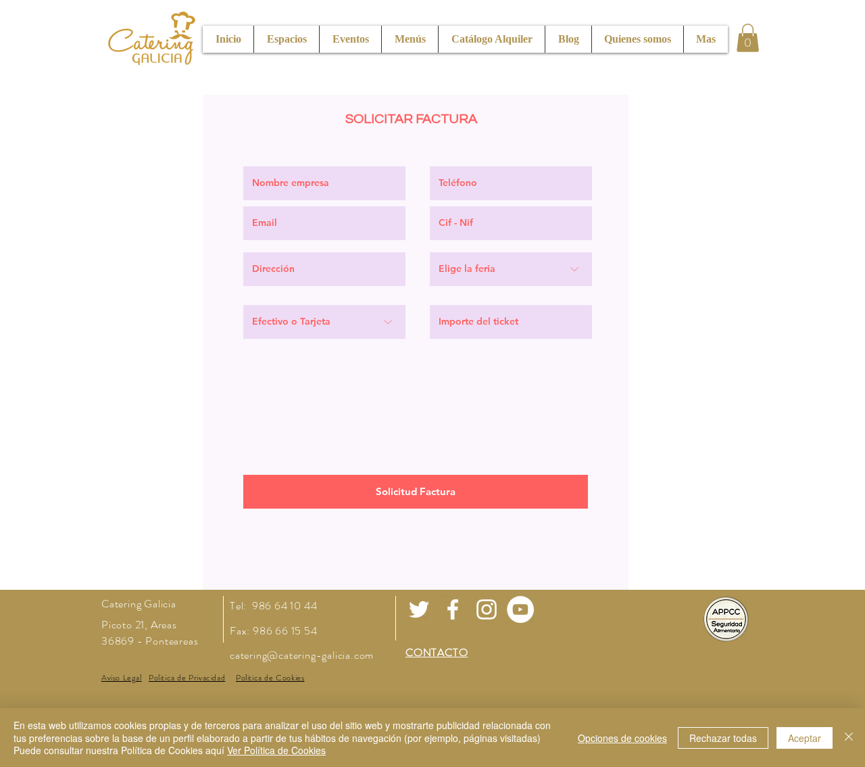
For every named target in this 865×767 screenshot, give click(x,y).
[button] (748, 38)
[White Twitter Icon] (418, 609)
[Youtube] (520, 609)
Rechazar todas (723, 738)
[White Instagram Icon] (486, 609)
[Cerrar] (849, 737)
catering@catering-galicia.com (302, 655)
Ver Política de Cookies (276, 750)
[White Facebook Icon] (452, 609)
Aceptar (804, 738)
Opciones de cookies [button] (622, 738)
